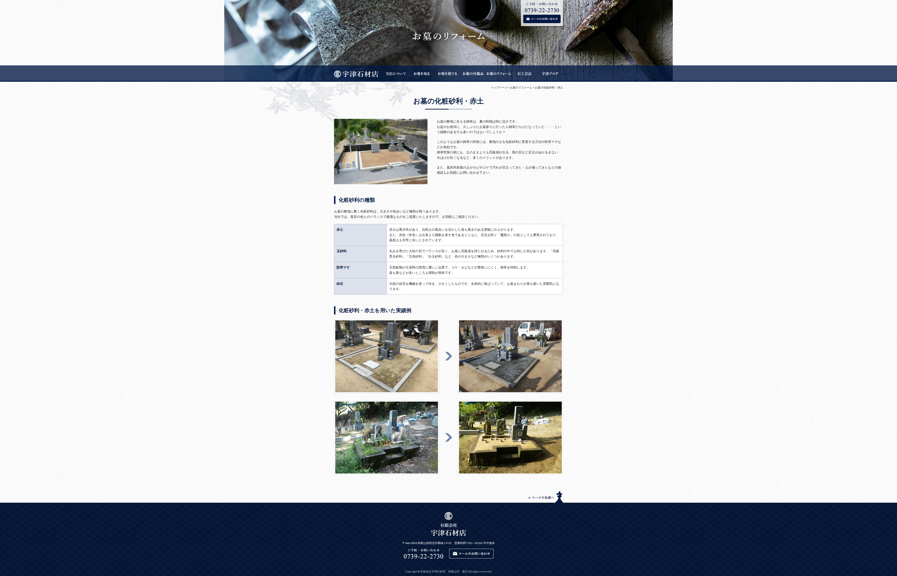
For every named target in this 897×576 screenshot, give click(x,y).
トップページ (499, 87)
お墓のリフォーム (521, 87)
